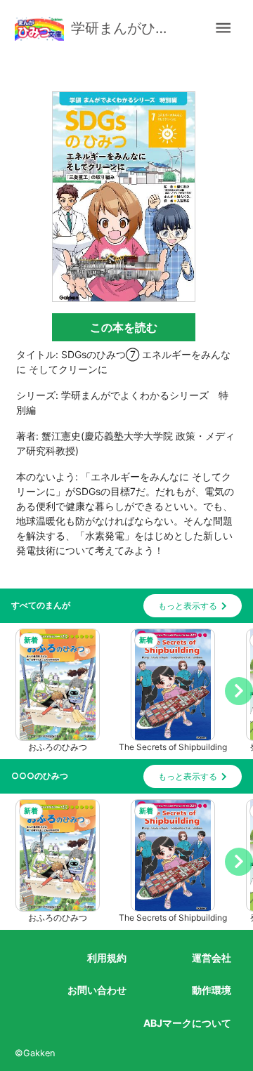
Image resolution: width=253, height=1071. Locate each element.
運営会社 (211, 958)
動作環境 (211, 990)
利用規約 (106, 958)
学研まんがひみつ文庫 (127, 28)
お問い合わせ (96, 990)
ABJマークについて (187, 1023)
